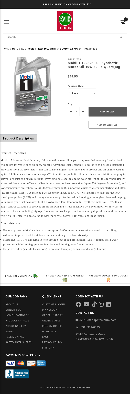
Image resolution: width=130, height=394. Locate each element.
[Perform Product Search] (121, 36)
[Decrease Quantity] (71, 111)
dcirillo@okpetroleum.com (98, 320)
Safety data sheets (18, 342)
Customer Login (53, 304)
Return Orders (52, 326)
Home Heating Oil (17, 315)
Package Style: (76, 86)
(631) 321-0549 (89, 327)
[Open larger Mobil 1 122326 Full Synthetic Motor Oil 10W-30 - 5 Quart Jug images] (32, 89)
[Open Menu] (7, 22)
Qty (70, 104)
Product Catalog (17, 320)
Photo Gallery (15, 326)
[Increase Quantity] (83, 111)
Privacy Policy (52, 342)
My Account (50, 309)
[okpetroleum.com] (65, 22)
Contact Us (13, 309)
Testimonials (14, 336)
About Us (11, 304)
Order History (52, 315)
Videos (10, 331)
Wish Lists (49, 331)
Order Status (51, 320)
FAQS (45, 336)
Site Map (48, 347)
